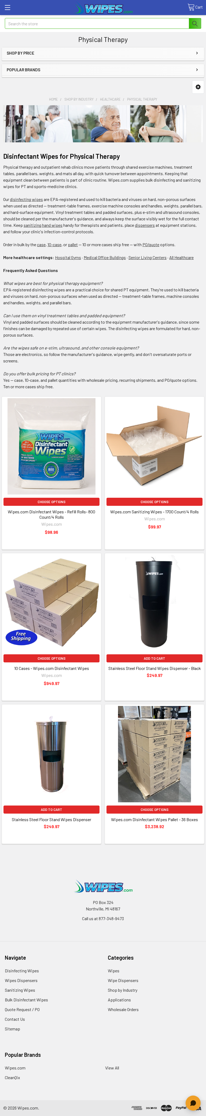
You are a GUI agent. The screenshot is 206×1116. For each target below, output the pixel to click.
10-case (54, 244)
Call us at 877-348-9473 (103, 918)
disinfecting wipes (26, 199)
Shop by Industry (122, 990)
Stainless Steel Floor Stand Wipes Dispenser (51, 819)
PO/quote (150, 244)
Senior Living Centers (147, 257)
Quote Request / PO (22, 1009)
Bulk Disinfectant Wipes (26, 999)
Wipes (113, 970)
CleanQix (12, 1077)
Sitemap (12, 1028)
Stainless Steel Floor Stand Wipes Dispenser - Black (154, 668)
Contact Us (15, 1019)
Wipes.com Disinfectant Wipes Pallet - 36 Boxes (154, 819)
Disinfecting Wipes (22, 970)
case (41, 244)
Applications (119, 999)
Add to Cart (154, 658)
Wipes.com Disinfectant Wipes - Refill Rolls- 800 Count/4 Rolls (51, 514)
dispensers (145, 225)
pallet (73, 244)
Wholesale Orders (123, 1009)
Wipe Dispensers (123, 980)
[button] (198, 87)
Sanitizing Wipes (20, 990)
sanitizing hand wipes (43, 225)
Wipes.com (15, 1067)
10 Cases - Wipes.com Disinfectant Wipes (51, 668)
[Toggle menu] (7, 7)
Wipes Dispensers (21, 980)
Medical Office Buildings (105, 257)
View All (112, 1067)
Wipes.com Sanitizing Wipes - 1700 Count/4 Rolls (154, 511)
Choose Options (51, 502)
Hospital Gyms (68, 257)
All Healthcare (181, 257)
